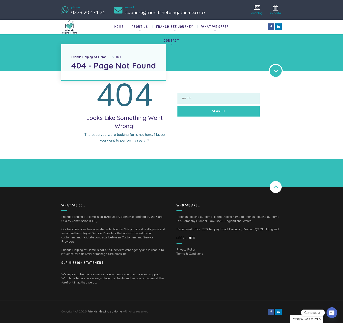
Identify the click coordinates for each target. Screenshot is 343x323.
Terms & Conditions (189, 254)
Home (118, 27)
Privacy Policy (186, 249)
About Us (140, 27)
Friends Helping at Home (105, 311)
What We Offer (215, 27)
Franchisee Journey (174, 27)
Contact (171, 40)
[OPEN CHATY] (332, 312)
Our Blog (257, 13)
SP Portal (275, 13)
